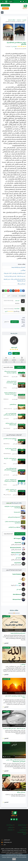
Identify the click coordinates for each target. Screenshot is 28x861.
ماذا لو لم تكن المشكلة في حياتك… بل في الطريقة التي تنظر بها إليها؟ (14, 280)
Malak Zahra (6, 443)
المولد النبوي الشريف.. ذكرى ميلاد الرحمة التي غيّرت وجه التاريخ (10, 414)
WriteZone (5, 376)
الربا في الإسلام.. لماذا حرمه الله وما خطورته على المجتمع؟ (10, 372)
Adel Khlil (5, 630)
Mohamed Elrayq (7, 453)
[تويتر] (23, 1)
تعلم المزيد (4, 857)
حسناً (14, 859)
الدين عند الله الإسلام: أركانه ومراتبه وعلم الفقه (11, 424)
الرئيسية (24, 20)
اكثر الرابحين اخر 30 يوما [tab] (20, 533)
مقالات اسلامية (11, 20)
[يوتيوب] (21, 1)
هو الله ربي (23, 270)
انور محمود (8, 502)
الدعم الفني (10, 827)
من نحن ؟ (24, 827)
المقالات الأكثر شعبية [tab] (8, 367)
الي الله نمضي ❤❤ (7, 494)
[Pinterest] (8, 291)
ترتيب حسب (14, 295)
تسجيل (5, 321)
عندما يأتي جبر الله (21, 283)
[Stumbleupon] (16, 291)
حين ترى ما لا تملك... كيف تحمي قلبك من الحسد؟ (14, 276)
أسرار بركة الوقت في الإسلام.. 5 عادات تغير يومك (14, 273)
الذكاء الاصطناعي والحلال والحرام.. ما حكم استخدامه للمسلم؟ (11, 383)
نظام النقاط (10, 829)
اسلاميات (19, 20)
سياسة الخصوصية (22, 824)
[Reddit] (18, 291)
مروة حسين (6, 474)
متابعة (16, 353)
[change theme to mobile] (2, 1)
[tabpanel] (14, 551)
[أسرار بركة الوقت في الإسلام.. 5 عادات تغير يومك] (14, 686)
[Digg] (13, 291)
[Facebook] (23, 291)
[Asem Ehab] (23, 309)
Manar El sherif (6, 428)
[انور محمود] (23, 301)
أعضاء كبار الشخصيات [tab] (8, 533)
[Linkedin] (11, 291)
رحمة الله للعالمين (13, 404)
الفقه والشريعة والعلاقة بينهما (18, 267)
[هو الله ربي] (14, 654)
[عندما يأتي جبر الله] (14, 782)
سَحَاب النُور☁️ (6, 756)
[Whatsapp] (6, 291)
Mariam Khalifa (6, 789)
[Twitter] (21, 291)
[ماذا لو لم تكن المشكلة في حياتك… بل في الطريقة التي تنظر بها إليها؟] (14, 750)
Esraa (4, 725)
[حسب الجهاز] (6, 1)
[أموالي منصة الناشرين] (24, 6)
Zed (4, 463)
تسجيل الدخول (14, 321)
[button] (3, 291)
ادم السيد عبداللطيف (7, 408)
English (10, 1)
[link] (14, 349)
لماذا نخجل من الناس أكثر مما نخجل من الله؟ (10, 449)
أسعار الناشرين (22, 829)
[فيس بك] (26, 1)
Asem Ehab (16, 308)
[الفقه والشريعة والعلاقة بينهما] (14, 623)
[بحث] (2, 12)
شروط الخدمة (10, 824)
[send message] (10, 353)
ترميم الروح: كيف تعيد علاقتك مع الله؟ (10, 439)
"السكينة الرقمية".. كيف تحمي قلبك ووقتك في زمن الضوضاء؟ (10, 480)
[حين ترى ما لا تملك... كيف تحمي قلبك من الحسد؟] (14, 718)
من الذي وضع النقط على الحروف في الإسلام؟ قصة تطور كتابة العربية (10, 394)
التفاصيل (6, 643)
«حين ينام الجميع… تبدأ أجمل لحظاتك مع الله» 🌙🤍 (11, 490)
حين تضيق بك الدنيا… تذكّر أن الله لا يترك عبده (10, 459)
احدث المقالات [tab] (20, 367)
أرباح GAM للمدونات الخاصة (21, 833)
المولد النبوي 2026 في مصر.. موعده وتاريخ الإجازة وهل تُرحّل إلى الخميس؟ (10, 470)
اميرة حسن (5, 418)
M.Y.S (5, 387)
